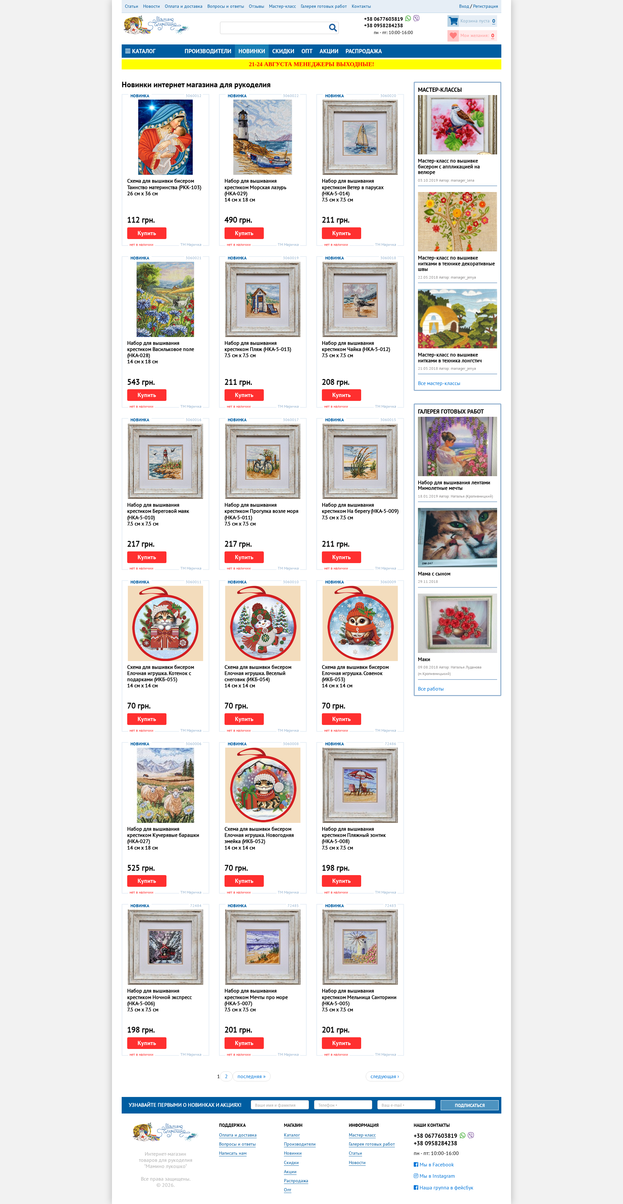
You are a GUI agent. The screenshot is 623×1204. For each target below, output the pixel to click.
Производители (208, 51)
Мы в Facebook (436, 1164)
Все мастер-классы (439, 383)
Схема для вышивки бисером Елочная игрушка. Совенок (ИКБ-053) (355, 673)
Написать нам (233, 1153)
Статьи (131, 6)
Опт (306, 51)
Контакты (361, 6)
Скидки (283, 51)
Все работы (431, 688)
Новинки (251, 51)
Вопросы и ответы (225, 6)
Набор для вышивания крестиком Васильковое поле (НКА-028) (160, 349)
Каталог (142, 51)
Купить (147, 233)
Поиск (334, 28)
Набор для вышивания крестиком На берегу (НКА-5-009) (360, 507)
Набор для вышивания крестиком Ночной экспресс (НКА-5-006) (159, 996)
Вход (464, 6)
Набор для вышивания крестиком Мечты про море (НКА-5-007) (256, 996)
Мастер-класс (282, 6)
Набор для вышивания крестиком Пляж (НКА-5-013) (258, 346)
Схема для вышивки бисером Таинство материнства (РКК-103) (164, 183)
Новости (151, 6)
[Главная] (156, 24)
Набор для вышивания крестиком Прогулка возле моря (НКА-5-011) (262, 510)
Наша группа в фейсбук (445, 1187)
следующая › (385, 1076)
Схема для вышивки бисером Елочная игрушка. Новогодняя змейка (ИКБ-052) (259, 834)
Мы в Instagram (436, 1176)
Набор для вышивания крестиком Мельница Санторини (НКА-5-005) (359, 996)
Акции (329, 51)
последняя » (252, 1076)
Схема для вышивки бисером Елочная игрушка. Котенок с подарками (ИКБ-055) (160, 673)
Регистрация (485, 6)
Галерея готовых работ (324, 6)
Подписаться (470, 1105)
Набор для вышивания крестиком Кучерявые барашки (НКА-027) (163, 834)
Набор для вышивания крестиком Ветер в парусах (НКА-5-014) (353, 186)
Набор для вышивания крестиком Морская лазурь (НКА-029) (255, 186)
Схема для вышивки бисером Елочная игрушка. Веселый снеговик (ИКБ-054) (258, 673)
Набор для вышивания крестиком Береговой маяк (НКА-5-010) (158, 510)
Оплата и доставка (183, 6)
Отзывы (256, 6)
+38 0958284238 (383, 25)
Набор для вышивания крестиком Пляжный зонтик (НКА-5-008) (354, 834)
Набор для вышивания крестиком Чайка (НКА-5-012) (356, 346)
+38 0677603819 (384, 19)
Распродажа (364, 51)
